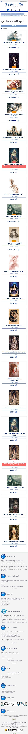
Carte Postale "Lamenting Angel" (14, 69)
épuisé (14, 459)
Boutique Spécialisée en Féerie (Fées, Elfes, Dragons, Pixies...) (12, 13)
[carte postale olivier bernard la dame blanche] (14, 108)
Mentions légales (5, 689)
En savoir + (14, 588)
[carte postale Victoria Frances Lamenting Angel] (14, 60)
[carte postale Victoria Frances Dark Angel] (14, 342)
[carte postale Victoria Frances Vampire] (14, 532)
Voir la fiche (14, 44)
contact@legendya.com (8, 567)
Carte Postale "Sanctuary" (14, 407)
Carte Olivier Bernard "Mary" (14, 194)
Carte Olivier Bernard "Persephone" (14, 379)
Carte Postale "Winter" (14, 216)
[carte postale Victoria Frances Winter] (14, 209)
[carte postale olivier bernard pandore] (14, 131)
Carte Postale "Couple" (14, 325)
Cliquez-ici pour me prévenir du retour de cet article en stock (14, 166)
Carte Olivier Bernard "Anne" (14, 271)
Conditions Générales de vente (8, 691)
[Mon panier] (15, 10)
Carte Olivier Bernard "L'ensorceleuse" (14, 244)
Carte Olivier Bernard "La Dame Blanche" (14, 115)
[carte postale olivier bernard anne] (14, 262)
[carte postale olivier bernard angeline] (14, 36)
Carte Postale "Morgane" (14, 298)
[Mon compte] (11, 10)
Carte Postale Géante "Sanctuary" (14, 462)
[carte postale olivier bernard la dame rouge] (14, 85)
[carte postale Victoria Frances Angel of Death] (14, 155)
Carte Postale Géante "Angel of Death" (14, 434)
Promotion (14, 88)
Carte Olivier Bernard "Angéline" (14, 42)
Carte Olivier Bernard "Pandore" (14, 137)
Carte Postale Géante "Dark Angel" (14, 352)
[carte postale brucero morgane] (14, 289)
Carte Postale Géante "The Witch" (14, 514)
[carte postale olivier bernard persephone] (14, 369)
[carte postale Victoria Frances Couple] (14, 316)
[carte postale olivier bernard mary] (14, 185)
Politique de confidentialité (7, 692)
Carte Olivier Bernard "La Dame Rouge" (14, 91)
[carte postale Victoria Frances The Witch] (14, 505)
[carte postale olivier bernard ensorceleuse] (14, 234)
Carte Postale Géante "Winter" (14, 487)
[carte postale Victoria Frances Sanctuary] (14, 397)
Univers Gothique (16, 15)
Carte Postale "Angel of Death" (14, 164)
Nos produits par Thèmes (5, 15)
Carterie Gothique (24, 15)
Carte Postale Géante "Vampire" (14, 541)
